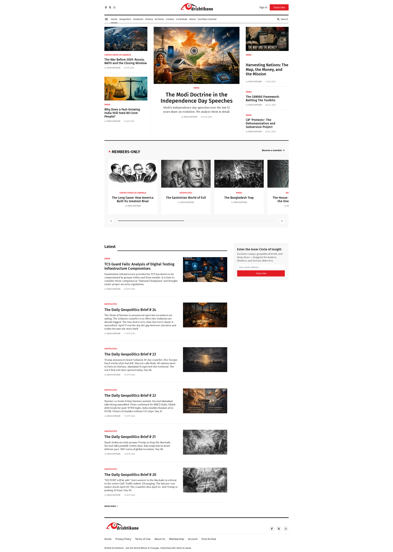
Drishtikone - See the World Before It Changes (135, 547)
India (196, 87)
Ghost (179, 547)
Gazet (188, 547)
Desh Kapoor (190, 116)
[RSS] (114, 7)
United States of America (117, 54)
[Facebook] (105, 7)
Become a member (272, 150)
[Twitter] (110, 7)
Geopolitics (185, 192)
